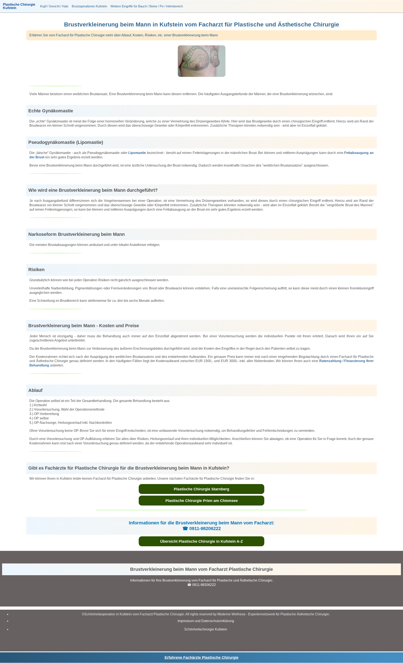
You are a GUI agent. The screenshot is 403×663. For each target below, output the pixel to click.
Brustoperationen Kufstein (89, 6)
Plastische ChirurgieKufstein (19, 6)
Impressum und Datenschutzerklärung (206, 621)
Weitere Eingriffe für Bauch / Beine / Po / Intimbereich (146, 6)
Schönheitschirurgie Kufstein (205, 629)
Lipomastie (137, 153)
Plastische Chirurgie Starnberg (201, 489)
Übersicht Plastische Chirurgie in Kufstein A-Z (201, 541)
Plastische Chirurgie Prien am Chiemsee (201, 501)
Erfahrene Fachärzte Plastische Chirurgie (201, 657)
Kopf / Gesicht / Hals (54, 6)
